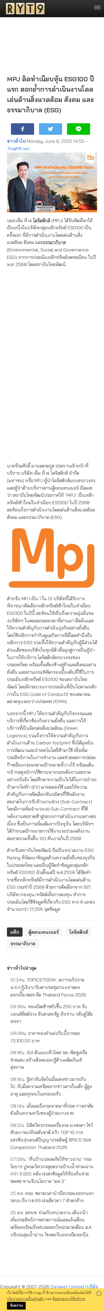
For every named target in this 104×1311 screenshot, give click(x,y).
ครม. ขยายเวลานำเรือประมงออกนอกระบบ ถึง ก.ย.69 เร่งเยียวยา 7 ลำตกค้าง (52, 1197)
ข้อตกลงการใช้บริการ (69, 1298)
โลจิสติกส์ (41, 220)
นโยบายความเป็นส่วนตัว (25, 1298)
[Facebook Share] (22, 129)
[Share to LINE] (78, 129)
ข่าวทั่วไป (16, 141)
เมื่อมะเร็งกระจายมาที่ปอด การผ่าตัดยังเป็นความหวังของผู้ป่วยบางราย (51, 1109)
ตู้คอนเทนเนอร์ (43, 932)
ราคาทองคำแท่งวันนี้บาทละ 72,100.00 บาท (45, 1037)
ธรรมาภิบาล (54, 242)
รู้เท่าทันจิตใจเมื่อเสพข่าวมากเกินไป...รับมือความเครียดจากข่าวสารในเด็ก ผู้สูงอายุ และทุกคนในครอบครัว (51, 1086)
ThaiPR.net (18, 148)
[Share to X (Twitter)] (50, 129)
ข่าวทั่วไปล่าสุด (21, 968)
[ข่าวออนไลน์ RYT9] (23, 8)
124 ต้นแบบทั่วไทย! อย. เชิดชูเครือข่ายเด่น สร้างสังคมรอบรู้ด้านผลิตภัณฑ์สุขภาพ (48, 1060)
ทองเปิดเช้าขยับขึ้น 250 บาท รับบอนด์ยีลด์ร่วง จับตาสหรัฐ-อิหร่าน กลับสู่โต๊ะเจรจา (51, 1014)
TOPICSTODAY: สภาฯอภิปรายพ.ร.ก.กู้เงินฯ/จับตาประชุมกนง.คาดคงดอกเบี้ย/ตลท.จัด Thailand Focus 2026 (48, 987)
